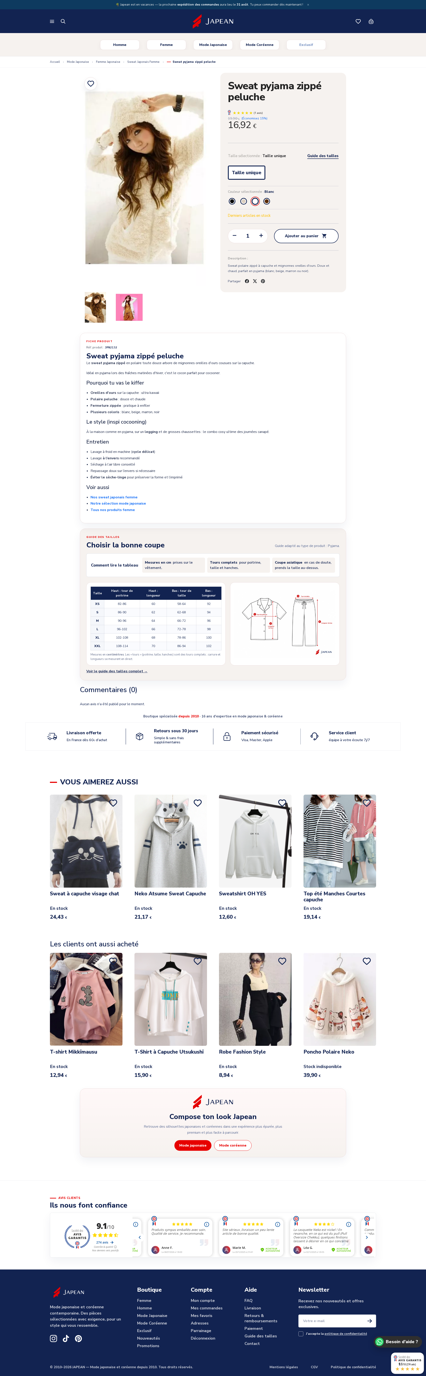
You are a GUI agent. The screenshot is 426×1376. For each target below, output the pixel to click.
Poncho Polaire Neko (329, 1052)
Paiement (254, 1328)
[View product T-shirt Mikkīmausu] (86, 999)
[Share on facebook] (246, 281)
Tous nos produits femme (113, 509)
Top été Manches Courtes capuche (334, 897)
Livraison (253, 1308)
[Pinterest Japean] (78, 1338)
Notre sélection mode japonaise (118, 503)
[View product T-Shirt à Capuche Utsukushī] (170, 999)
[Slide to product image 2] (95, 307)
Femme (166, 44)
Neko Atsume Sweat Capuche (170, 894)
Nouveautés (148, 1338)
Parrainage (201, 1330)
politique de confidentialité (346, 1334)
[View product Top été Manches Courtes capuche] (340, 841)
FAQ (248, 1300)
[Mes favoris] (358, 21)
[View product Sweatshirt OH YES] (255, 841)
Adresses (200, 1323)
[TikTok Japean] (65, 1338)
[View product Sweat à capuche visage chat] (86, 841)
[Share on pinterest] (262, 281)
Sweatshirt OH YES (242, 894)
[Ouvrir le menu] (52, 21)
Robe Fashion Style (242, 1052)
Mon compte (203, 1300)
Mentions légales (284, 1367)
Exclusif (306, 44)
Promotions (148, 1345)
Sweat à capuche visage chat (84, 894)
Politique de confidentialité (353, 1367)
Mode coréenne (233, 1145)
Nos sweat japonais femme (114, 497)
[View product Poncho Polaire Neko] (340, 999)
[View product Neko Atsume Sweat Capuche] (170, 841)
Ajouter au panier (306, 236)
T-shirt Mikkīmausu (73, 1052)
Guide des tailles (323, 156)
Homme (119, 44)
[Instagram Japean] (53, 1338)
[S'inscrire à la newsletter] (369, 1321)
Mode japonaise (193, 1145)
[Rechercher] (63, 21)
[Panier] (371, 21)
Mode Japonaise (213, 44)
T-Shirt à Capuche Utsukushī (169, 1052)
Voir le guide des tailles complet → (117, 671)
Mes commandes (207, 1308)
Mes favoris (201, 1315)
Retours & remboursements (261, 1318)
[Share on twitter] (254, 281)
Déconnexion (203, 1338)
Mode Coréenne (260, 44)
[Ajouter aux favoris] (91, 84)
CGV (314, 1367)
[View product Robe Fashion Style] (255, 999)
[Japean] (213, 21)
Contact (252, 1343)
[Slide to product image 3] (129, 307)
